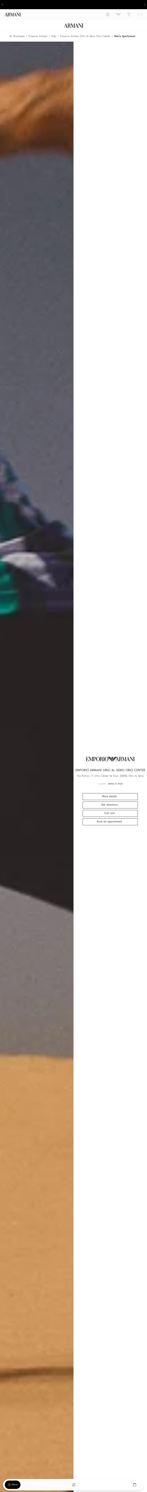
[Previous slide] (2, 4)
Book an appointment (109, 821)
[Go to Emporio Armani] (118, 14)
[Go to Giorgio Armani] (107, 14)
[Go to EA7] (129, 14)
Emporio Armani (38, 36)
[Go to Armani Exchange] (139, 14)
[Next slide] (144, 4)
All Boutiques (16, 36)
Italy (53, 36)
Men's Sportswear (124, 36)
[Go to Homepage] (73, 25)
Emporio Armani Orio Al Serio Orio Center (85, 36)
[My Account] (73, 1485)
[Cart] (134, 1484)
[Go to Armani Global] (13, 14)
